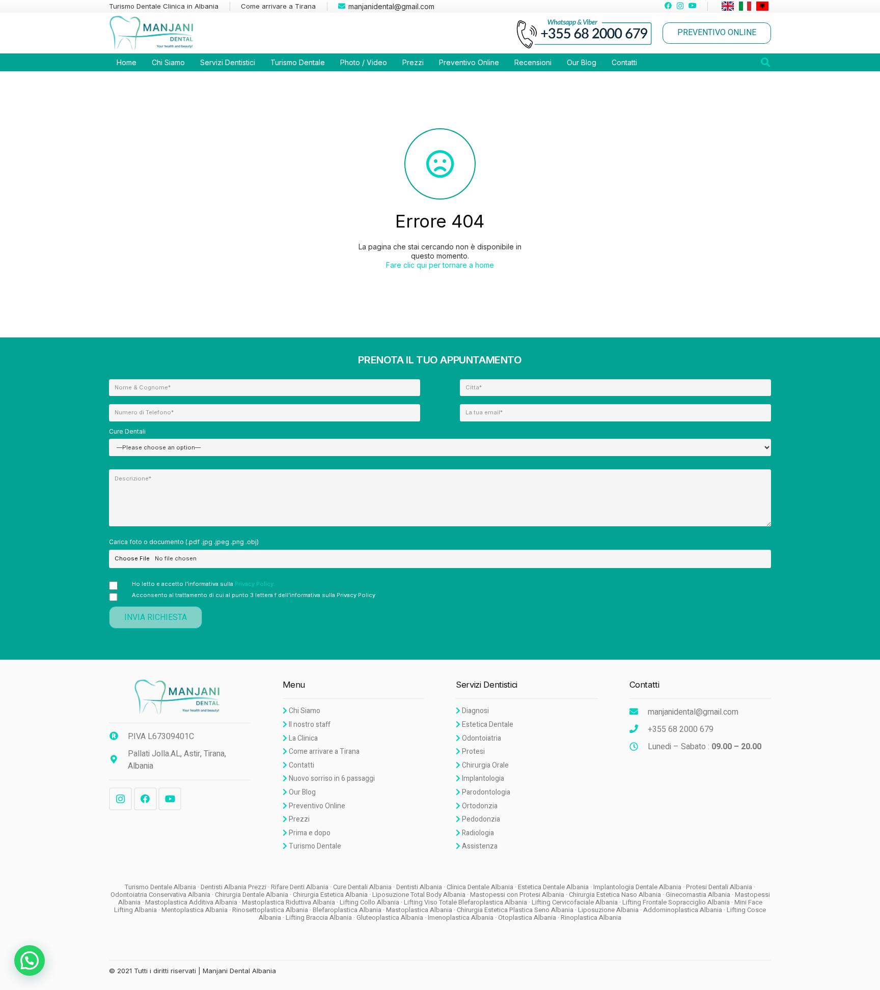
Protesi (472, 751)
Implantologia (482, 778)
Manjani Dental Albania (239, 971)
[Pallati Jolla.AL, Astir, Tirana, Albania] (118, 760)
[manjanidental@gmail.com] (638, 712)
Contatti (300, 765)
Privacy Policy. (255, 583)
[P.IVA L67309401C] (118, 736)
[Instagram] (680, 6)
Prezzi (298, 819)
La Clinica (302, 738)
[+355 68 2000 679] (638, 729)
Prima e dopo (309, 833)
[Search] (765, 62)
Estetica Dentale (486, 724)
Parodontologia (485, 792)
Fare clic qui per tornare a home (440, 265)
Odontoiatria (480, 738)
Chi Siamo (303, 710)
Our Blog (301, 792)
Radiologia (477, 833)
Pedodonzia (480, 819)
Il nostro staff (309, 724)
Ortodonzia (479, 806)
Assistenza (479, 846)
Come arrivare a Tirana (323, 751)
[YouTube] (693, 5)
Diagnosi (474, 710)
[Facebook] (668, 5)
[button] (29, 960)
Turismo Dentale (314, 846)
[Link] (154, 33)
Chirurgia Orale (484, 765)
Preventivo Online (316, 806)
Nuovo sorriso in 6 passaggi (331, 778)
